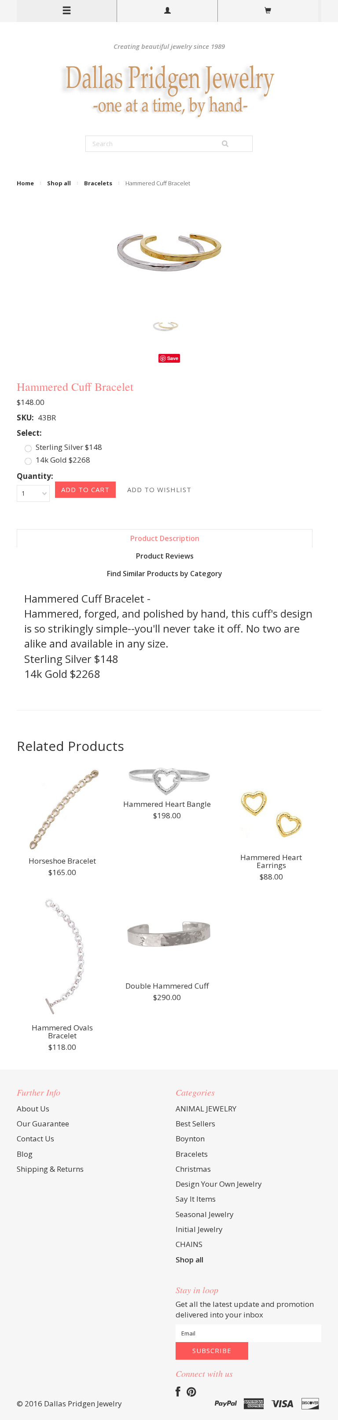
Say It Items (196, 1199)
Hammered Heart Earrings (271, 861)
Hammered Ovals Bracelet (62, 1032)
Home (25, 183)
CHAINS (189, 1244)
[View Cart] (268, 11)
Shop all (59, 183)
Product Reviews (165, 556)
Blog (25, 1154)
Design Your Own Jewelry (219, 1184)
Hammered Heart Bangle (167, 804)
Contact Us (35, 1138)
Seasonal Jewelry (205, 1214)
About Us (33, 1109)
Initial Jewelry (199, 1229)
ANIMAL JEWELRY (206, 1109)
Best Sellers (195, 1123)
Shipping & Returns (50, 1169)
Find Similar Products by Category (164, 573)
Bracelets (98, 183)
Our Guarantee (43, 1123)
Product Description (164, 538)
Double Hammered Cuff (167, 986)
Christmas (193, 1169)
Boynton (190, 1138)
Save (172, 358)
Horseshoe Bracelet (62, 861)
